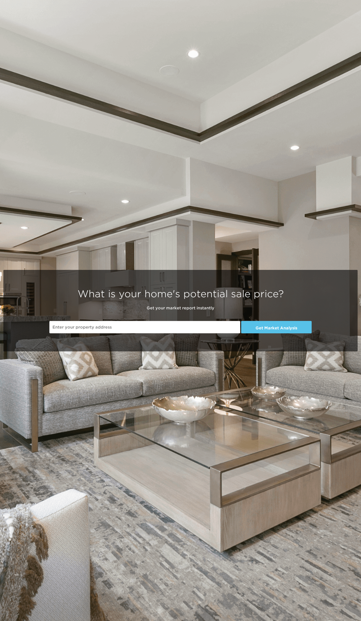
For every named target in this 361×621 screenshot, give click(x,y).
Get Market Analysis (276, 328)
